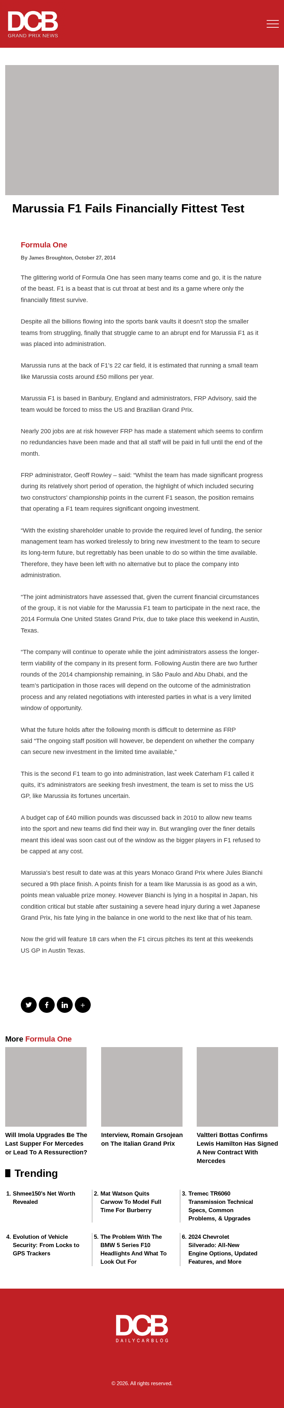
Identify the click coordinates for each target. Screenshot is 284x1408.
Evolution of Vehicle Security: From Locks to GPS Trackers (46, 1245)
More (38, 1039)
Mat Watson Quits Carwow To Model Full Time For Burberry (130, 1202)
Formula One (44, 244)
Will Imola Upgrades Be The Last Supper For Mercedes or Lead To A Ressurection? (46, 1144)
